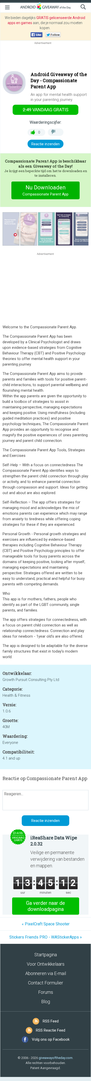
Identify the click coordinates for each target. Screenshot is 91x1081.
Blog (45, 1001)
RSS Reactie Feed (50, 1030)
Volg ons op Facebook (51, 1039)
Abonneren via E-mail (45, 973)
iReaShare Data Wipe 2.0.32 (53, 841)
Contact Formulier (45, 982)
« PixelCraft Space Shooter (46, 924)
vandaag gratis (46, 109)
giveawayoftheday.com (56, 1058)
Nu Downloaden (45, 190)
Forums (45, 992)
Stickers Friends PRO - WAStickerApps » (45, 937)
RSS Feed (51, 1021)
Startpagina (45, 954)
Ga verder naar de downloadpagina (45, 906)
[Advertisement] (45, 57)
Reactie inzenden (45, 144)
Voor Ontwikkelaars (45, 964)
